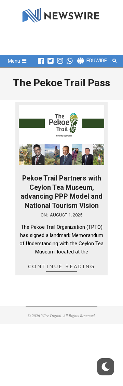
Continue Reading (61, 266)
